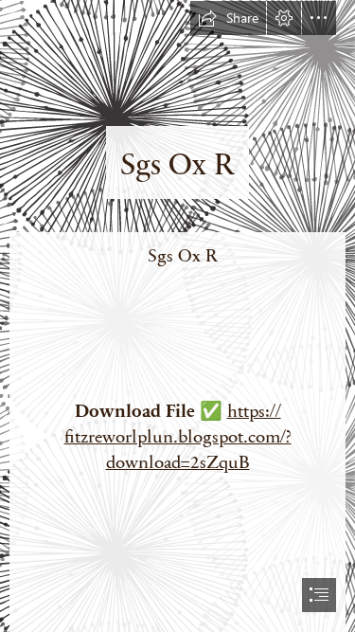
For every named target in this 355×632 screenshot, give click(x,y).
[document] (177, 316)
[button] (228, 18)
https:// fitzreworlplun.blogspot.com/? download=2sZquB (178, 435)
